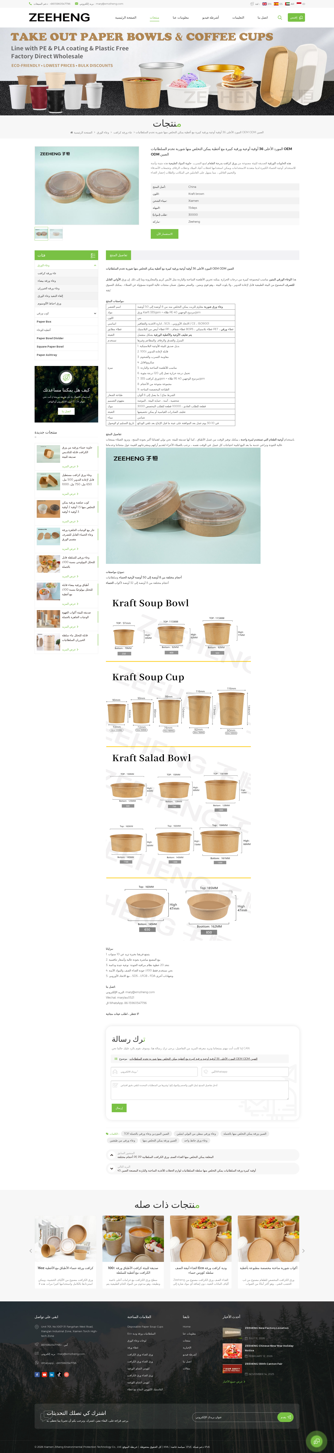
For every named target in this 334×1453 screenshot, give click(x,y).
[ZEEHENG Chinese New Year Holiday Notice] (232, 1350)
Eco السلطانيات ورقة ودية (141, 1333)
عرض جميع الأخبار (233, 1381)
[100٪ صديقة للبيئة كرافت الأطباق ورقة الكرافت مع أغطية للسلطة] (65, 1239)
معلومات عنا (181, 17)
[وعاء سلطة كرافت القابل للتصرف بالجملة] (268, 1239)
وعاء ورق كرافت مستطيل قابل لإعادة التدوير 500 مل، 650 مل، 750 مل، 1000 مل (78, 480)
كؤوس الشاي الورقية (138, 1368)
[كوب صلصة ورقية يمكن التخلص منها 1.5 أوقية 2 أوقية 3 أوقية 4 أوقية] (48, 509)
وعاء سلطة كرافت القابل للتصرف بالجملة (268, 1268)
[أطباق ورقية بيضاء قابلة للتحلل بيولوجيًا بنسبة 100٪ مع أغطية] (48, 591)
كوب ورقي (43, 313)
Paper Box (44, 321)
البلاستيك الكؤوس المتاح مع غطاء (145, 1389)
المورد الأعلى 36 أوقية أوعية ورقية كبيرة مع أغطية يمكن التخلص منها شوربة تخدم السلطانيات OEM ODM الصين (193, 1059)
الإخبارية (187, 1347)
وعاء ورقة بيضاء (47, 281)
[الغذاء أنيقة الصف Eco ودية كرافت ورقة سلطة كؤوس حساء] (133, 1239)
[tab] (118, 255)
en (269, 3)
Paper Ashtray (47, 355)
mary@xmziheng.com (109, 3)
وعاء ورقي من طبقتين (122, 1140)
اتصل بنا (263, 17)
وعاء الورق (103, 132)
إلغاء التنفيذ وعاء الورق (50, 296)
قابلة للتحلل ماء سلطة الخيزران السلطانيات (75, 638)
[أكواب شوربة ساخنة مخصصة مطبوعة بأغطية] (201, 1239)
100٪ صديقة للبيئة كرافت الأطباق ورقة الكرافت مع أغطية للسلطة (65, 1270)
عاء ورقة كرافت (122, 132)
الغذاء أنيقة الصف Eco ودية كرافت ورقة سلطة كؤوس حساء (133, 1270)
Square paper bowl (50, 346)
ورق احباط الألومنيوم (49, 303)
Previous (30, 1250)
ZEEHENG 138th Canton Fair (263, 1363)
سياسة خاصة (178, 1446)
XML (166, 1446)
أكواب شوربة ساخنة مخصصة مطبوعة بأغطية (201, 1268)
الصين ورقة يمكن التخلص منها (160, 1140)
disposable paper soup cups (145, 1326)
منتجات (154, 17)
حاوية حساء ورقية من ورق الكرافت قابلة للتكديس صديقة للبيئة (77, 452)
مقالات (186, 1368)
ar (292, 3)
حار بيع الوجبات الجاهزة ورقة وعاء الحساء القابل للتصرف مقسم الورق (78, 534)
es (281, 3)
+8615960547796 (60, 3)
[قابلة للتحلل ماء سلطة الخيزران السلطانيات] (48, 642)
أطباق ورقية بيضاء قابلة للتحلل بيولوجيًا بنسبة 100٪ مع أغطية (77, 589)
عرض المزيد (69, 466)
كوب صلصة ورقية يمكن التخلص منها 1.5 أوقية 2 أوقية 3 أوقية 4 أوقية (78, 507)
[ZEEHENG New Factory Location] (232, 1333)
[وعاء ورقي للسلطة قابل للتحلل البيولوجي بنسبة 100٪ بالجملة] (48, 564)
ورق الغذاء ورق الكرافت (140, 1354)
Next (303, 1250)
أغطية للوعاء (44, 330)
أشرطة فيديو (210, 17)
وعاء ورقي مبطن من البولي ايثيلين (196, 1133)
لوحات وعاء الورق (136, 1340)
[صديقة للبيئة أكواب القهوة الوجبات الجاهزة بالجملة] (48, 619)
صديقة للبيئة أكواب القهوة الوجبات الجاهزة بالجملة (76, 615)
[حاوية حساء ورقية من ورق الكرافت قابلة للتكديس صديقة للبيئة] (48, 454)
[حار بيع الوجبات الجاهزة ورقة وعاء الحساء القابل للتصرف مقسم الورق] (48, 536)
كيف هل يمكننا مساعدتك (66, 390)
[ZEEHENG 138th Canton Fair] (232, 1368)
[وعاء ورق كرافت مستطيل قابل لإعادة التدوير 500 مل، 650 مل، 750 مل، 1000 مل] (48, 481)
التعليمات (238, 17)
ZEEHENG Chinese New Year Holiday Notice (269, 1348)
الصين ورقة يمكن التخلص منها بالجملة (244, 1133)
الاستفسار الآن (165, 234)
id (303, 3)
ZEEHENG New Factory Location (267, 1327)
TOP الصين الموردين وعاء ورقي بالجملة (146, 1133)
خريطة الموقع (130, 1446)
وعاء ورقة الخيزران (49, 288)
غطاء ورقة (132, 1347)
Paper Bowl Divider (50, 338)
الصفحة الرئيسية (125, 17)
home (187, 1326)
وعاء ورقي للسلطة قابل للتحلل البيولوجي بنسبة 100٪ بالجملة (78, 562)
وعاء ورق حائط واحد (195, 1140)
